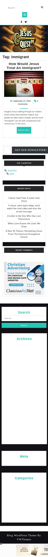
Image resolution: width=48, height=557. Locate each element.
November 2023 (24, 436)
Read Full (24, 131)
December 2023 (24, 431)
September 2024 (24, 392)
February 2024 (24, 422)
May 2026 (24, 344)
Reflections (24, 509)
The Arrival (24, 514)
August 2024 (24, 396)
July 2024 (24, 401)
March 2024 (24, 418)
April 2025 (24, 370)
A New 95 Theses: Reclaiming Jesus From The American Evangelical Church (24, 234)
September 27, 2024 (22, 101)
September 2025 (24, 366)
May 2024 (24, 409)
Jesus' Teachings (24, 496)
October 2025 (24, 361)
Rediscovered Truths (24, 505)
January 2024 (24, 427)
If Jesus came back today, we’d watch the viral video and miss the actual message (24, 208)
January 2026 (24, 357)
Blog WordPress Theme (22, 535)
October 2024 (24, 388)
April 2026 (24, 348)
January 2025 (24, 375)
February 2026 (24, 353)
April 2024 (24, 414)
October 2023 (24, 440)
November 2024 (24, 383)
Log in (24, 462)
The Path (24, 518)
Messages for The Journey (24, 501)
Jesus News (24, 492)
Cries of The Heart (24, 483)
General (24, 488)
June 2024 (24, 405)
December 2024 (24, 379)
